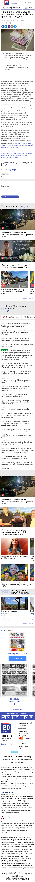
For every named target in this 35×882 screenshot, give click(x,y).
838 (12, 23)
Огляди (30, 8)
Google (5, 165)
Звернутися (22, 728)
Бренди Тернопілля (12, 317)
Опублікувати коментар (10, 197)
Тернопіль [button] (13, 3)
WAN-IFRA (4, 781)
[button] (2, 2)
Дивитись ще (28, 298)
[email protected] (17, 876)
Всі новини (28, 2)
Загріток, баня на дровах (9, 611)
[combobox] (24, 206)
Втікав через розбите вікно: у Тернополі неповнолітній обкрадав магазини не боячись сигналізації (17, 146)
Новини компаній (23, 746)
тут (11, 774)
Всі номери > (17, 709)
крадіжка (5, 174)
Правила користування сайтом (17, 754)
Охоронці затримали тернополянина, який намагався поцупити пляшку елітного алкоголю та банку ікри (16, 155)
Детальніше (4, 740)
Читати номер (17, 659)
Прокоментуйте (8, 170)
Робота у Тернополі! (13, 8)
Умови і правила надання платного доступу (17, 757)
